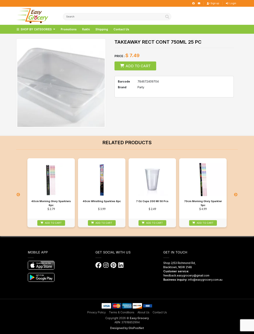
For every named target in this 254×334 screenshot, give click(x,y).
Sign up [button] (215, 3)
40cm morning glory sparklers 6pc (51, 203)
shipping (101, 29)
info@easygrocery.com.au (205, 279)
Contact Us (160, 312)
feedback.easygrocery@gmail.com (186, 275)
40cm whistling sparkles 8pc (102, 201)
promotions (69, 29)
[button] (32, 15)
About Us (143, 312)
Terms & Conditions (121, 312)
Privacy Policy (96, 312)
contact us (121, 29)
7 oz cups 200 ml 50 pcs (152, 201)
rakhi (86, 29)
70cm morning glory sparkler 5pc (203, 203)
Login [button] (232, 3)
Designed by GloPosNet (127, 328)
